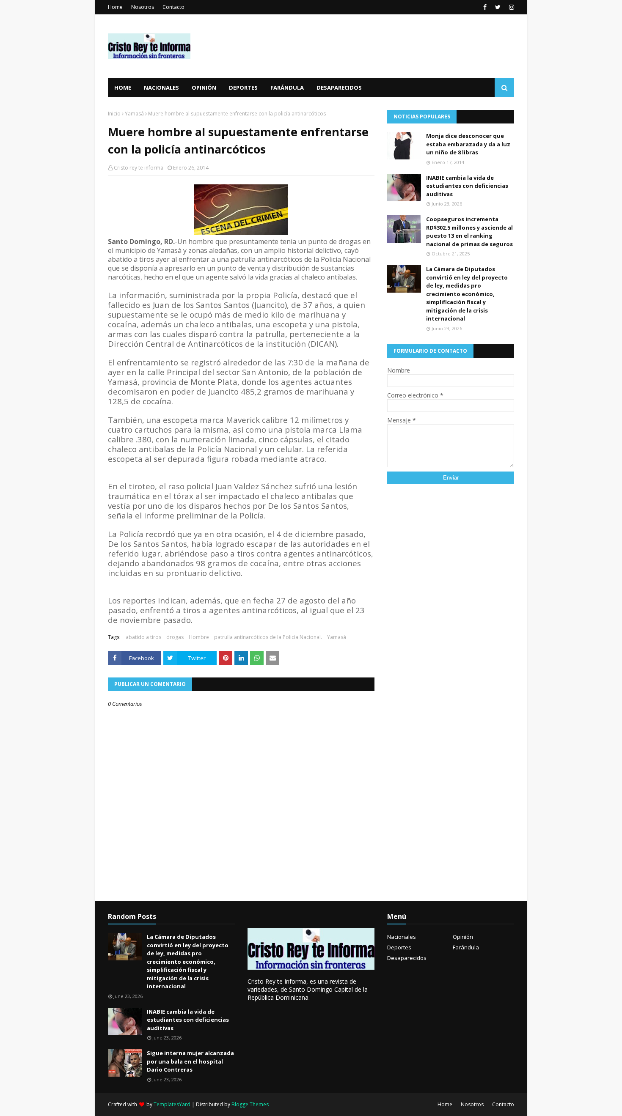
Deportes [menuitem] (243, 87)
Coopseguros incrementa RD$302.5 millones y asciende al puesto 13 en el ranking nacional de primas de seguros (469, 231)
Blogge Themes (250, 1104)
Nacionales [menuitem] (161, 87)
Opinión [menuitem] (204, 87)
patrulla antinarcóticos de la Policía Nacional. (268, 637)
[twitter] (498, 7)
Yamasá (134, 113)
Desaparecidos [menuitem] (339, 87)
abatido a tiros (143, 637)
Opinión (463, 937)
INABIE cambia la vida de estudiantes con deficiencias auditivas (467, 186)
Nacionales (401, 937)
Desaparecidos (407, 958)
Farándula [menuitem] (287, 87)
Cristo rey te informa (138, 167)
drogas (175, 637)
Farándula (466, 947)
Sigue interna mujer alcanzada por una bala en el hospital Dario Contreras (190, 1061)
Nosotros (142, 7)
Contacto (173, 7)
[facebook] (485, 7)
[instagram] (510, 7)
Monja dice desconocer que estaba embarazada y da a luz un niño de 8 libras (468, 144)
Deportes (399, 947)
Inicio (114, 113)
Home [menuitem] (122, 87)
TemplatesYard (172, 1104)
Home (115, 7)
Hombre (199, 637)
